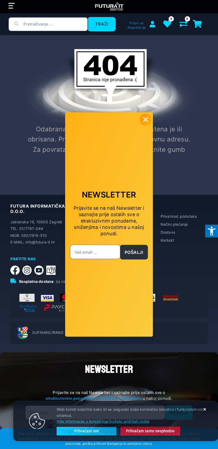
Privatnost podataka (179, 216)
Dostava (168, 232)
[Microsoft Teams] (52, 270)
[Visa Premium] (27, 298)
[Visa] (47, 298)
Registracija (137, 28)
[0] (183, 25)
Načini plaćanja (174, 224)
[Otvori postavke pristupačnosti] (211, 231)
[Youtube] (40, 270)
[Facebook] (16, 270)
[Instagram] (28, 270)
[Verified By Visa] (28, 308)
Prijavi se (136, 23)
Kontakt (167, 240)
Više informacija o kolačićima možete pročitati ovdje (103, 421)
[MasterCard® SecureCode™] (170, 298)
